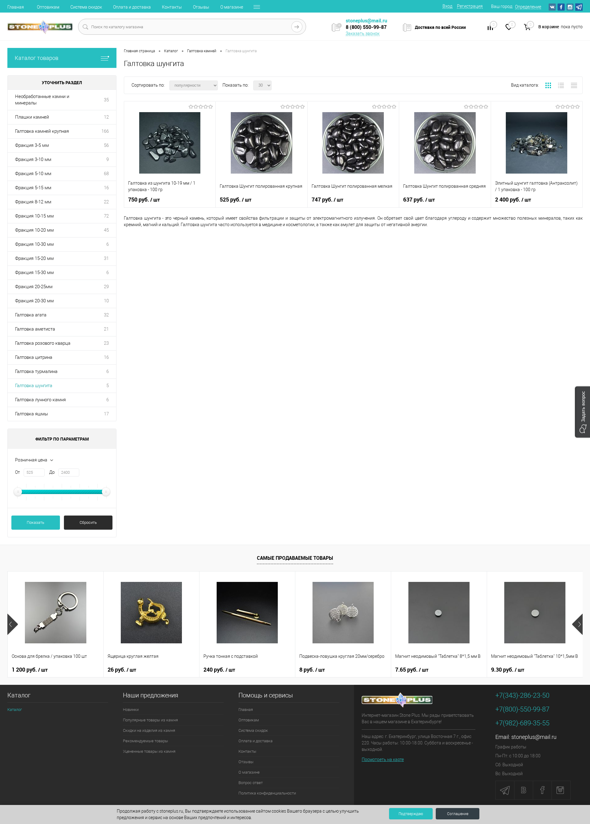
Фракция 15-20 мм (34, 258)
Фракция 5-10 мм (33, 173)
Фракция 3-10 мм (33, 159)
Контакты (172, 7)
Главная (15, 7)
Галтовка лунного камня (40, 399)
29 (106, 286)
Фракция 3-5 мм (32, 145)
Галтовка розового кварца (42, 343)
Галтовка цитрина (33, 357)
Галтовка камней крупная (42, 131)
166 (105, 131)
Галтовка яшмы (31, 414)
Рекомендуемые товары (145, 741)
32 (106, 315)
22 (106, 202)
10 (106, 301)
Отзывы (201, 7)
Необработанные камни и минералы (42, 100)
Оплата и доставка (132, 7)
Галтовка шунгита (33, 385)
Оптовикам (48, 7)
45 (106, 230)
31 (106, 258)
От (17, 472)
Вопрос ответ (250, 782)
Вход (447, 6)
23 (106, 343)
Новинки (131, 709)
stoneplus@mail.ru (534, 737)
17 (106, 414)
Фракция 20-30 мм (34, 301)
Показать (35, 522)
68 (106, 173)
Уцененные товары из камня (149, 751)
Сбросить (88, 522)
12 (106, 117)
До (52, 472)
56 (106, 145)
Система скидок (86, 7)
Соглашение (457, 814)
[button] (582, 412)
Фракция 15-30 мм (34, 272)
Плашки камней (32, 117)
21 (106, 329)
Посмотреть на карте (383, 759)
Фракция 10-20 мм (34, 230)
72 (106, 216)
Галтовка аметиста (35, 329)
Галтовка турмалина (36, 371)
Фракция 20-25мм (34, 286)
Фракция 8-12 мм (33, 202)
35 (106, 100)
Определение (528, 6)
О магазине (231, 7)
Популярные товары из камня (150, 720)
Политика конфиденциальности (267, 793)
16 (106, 187)
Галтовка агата (30, 315)
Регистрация (470, 6)
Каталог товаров (36, 58)
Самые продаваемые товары (295, 558)
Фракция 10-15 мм (34, 216)
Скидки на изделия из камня (149, 730)
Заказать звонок (363, 33)
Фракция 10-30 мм (34, 244)
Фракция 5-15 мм (33, 187)
